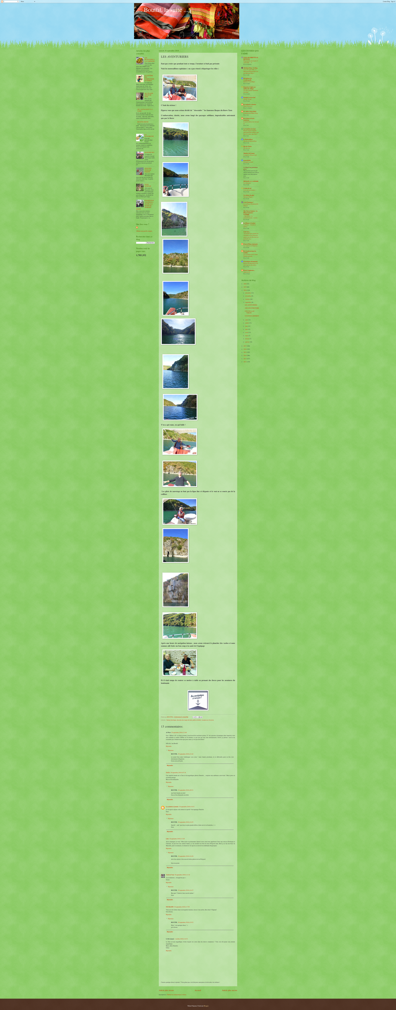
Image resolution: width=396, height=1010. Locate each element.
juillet (247, 323)
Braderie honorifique (249, 82)
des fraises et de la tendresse (248, 119)
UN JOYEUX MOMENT (252, 316)
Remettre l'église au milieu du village (249, 88)
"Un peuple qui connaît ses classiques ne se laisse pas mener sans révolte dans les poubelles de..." (251, 236)
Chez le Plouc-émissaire (250, 244)
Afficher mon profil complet (144, 231)
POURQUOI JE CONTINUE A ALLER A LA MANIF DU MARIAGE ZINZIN (145, 204)
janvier (247, 342)
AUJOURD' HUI (149, 152)
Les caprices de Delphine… (251, 246)
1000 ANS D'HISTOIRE (252, 308)
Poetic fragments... (249, 270)
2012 (245, 362)
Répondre (168, 746)
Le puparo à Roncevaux (250, 155)
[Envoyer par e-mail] (194, 717)
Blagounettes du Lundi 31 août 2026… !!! (250, 61)
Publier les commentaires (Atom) (176, 995)
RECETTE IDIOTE (142, 122)
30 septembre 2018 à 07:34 (178, 772)
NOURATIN (170, 907)
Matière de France (249, 153)
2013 (245, 359)
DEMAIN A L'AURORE (250, 181)
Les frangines (247, 183)
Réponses (170, 750)
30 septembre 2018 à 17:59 (182, 907)
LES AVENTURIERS (251, 305)
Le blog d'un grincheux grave (250, 168)
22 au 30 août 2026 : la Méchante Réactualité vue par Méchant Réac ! (250, 71)
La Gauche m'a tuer (249, 129)
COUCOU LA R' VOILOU (249, 312)
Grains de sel (247, 188)
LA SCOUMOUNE (149, 135)
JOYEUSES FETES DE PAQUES (148, 170)
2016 (245, 349)
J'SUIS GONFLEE (148, 185)
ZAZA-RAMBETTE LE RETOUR (250, 58)
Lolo (167, 839)
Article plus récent (166, 990)
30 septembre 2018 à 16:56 (185, 856)
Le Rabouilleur (248, 139)
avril (246, 332)
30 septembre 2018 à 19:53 (185, 922)
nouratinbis (247, 160)
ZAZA (168, 773)
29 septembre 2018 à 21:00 (179, 732)
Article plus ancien (229, 990)
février (247, 339)
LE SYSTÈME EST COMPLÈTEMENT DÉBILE (149, 78)
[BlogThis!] (195, 717)
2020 (245, 284)
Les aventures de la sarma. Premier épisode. (250, 255)
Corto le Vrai (170, 875)
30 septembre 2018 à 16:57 (185, 890)
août (246, 320)
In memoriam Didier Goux (250, 113)
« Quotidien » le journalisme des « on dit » (250, 217)
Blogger (206, 1006)
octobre (247, 299)
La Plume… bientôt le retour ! (249, 225)
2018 (245, 290)
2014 (245, 355)
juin (246, 326)
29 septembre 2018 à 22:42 (185, 754)
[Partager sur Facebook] (199, 717)
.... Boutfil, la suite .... (163, 9)
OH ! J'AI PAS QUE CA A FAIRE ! (145, 110)
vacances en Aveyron (208, 720)
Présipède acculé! (248, 162)
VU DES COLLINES (249, 111)
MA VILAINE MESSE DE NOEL (149, 95)
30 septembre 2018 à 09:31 (185, 790)
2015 (245, 352)
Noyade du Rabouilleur (249, 141)
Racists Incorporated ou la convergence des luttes (250, 264)
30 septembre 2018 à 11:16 (182, 875)
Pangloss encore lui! (249, 97)
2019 (245, 287)
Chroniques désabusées (250, 261)
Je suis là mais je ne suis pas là (251, 122)
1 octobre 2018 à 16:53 (181, 939)
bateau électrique (171, 720)
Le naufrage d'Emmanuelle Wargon (250, 205)
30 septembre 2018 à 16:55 (185, 822)
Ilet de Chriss (247, 146)
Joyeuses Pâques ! (248, 197)
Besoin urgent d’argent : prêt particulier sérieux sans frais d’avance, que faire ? (251, 132)
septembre (248, 302)
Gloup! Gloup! (247, 99)
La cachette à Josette (172, 807)
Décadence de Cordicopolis (247, 79)
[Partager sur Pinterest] (201, 717)
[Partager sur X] (197, 717)
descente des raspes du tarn (184, 720)
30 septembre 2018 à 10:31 (186, 807)
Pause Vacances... (248, 106)
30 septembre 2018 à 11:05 (177, 839)
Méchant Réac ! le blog (250, 68)
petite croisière (197, 720)
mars (246, 336)
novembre (248, 296)
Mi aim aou (246, 148)
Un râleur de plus (248, 195)
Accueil (198, 990)
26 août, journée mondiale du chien (250, 91)
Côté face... (246, 232)
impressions (246, 272)
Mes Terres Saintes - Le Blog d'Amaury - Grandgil (250, 212)
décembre (248, 293)
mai (246, 329)
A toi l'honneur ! (248, 202)
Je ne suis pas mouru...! (249, 190)
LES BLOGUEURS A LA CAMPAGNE (150, 59)
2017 (245, 346)
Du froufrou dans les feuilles (249, 252)
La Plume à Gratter (249, 223)
